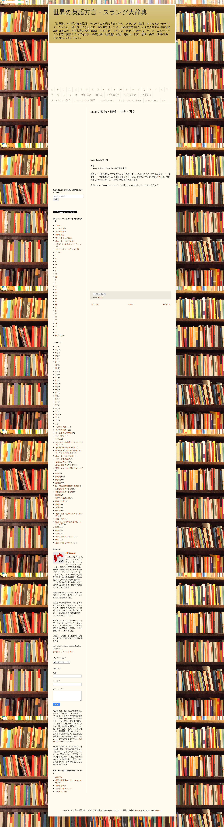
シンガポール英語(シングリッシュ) (68, 245)
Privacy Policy (152, 100)
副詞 (57, 530)
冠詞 (57, 473)
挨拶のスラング (61, 462)
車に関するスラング (63, 489)
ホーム (131, 304)
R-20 (164, 100)
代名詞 (58, 510)
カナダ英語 (145, 94)
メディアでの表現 (62, 459)
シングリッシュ (107, 100)
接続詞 (58, 504)
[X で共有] (99, 294)
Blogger (157, 810)
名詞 (57, 533)
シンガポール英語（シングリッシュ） (69, 443)
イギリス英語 (113, 94)
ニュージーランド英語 (84, 100)
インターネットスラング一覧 (67, 249)
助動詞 (58, 495)
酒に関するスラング (63, 492)
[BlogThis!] (97, 294)
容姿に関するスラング (64, 536)
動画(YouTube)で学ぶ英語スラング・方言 (68, 523)
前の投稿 (166, 304)
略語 (57, 539)
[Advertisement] (112, 65)
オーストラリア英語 (60, 100)
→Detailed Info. (61, 791)
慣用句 (58, 476)
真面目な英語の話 (62, 498)
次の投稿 (95, 304)
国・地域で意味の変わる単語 (67, 486)
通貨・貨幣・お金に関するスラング (69, 514)
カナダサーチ (60, 785)
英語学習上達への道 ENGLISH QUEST (68, 781)
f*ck (158, 176)
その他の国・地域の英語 (65, 447)
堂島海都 (71, 553)
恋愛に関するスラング (64, 542)
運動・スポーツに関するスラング (69, 468)
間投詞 (58, 479)
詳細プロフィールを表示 (63, 652)
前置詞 (58, 507)
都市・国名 (59, 519)
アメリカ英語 (130, 94)
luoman (137, 810)
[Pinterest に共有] (104, 294)
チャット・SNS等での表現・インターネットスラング (68, 451)
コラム (99, 94)
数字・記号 (86, 94)
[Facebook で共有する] (102, 294)
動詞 (101, 297)
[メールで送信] (94, 294)
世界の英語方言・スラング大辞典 (100, 12)
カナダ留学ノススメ (63, 788)
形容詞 (58, 482)
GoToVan (58, 777)
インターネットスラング (129, 100)
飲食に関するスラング (64, 465)
